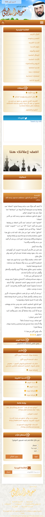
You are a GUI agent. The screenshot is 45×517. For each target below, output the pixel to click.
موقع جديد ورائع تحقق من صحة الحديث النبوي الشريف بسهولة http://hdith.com (24, 419)
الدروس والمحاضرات (32, 63)
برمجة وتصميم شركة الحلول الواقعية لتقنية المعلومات (26, 516)
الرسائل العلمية (34, 55)
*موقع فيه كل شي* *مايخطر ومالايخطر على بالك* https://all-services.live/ (22, 408)
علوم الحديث (34, 46)
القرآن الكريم (34, 34)
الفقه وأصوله (34, 51)
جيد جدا (33, 448)
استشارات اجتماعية (32, 76)
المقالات (7, 504)
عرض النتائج (14, 456)
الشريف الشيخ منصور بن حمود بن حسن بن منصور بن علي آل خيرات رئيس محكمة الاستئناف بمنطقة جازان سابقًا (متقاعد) (23, 103)
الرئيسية (37, 195)
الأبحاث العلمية (34, 59)
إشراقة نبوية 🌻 (32, 370)
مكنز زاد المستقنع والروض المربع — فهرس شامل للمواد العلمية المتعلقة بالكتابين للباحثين (22, 364)
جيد (35, 451)
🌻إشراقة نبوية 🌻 (31, 395)
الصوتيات (18, 504)
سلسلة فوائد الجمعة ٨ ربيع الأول (26, 355)
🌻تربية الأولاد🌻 (32, 92)
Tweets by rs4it (36, 121)
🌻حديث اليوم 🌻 (31, 382)
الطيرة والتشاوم (32, 110)
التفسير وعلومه (33, 38)
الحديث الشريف (34, 42)
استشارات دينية (34, 72)
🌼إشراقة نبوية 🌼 (31, 391)
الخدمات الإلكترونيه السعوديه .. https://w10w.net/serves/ (27, 425)
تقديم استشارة (34, 67)
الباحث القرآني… (32, 414)
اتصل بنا (15, 506)
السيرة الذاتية (34, 80)
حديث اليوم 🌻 (32, 386)
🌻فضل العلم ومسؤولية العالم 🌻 (25, 97)
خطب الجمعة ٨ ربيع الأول (29, 359)
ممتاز (34, 445)
